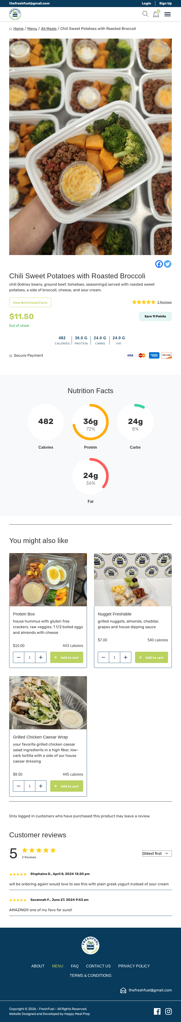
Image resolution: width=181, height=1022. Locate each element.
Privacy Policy (134, 966)
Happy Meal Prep (77, 1014)
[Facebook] (159, 264)
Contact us (98, 966)
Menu (32, 28)
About (38, 966)
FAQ (74, 966)
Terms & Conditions (90, 976)
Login (146, 3)
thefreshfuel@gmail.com (29, 3)
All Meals (49, 28)
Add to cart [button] (70, 657)
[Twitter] (167, 264)
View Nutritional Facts (30, 302)
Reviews (164, 302)
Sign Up (165, 3)
